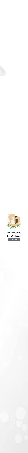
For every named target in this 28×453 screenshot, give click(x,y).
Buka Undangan (14, 239)
